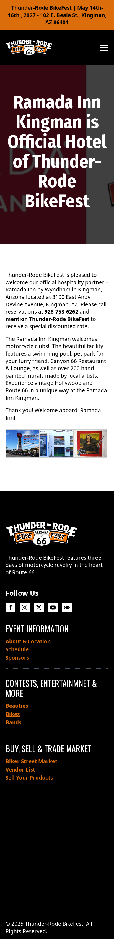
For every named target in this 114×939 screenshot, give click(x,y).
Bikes (13, 714)
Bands (13, 722)
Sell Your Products (29, 777)
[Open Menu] (104, 47)
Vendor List (20, 769)
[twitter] (39, 607)
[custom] (67, 607)
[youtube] (53, 607)
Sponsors (17, 657)
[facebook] (10, 607)
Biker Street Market (31, 761)
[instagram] (25, 607)
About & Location (28, 641)
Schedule (17, 649)
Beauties (17, 705)
